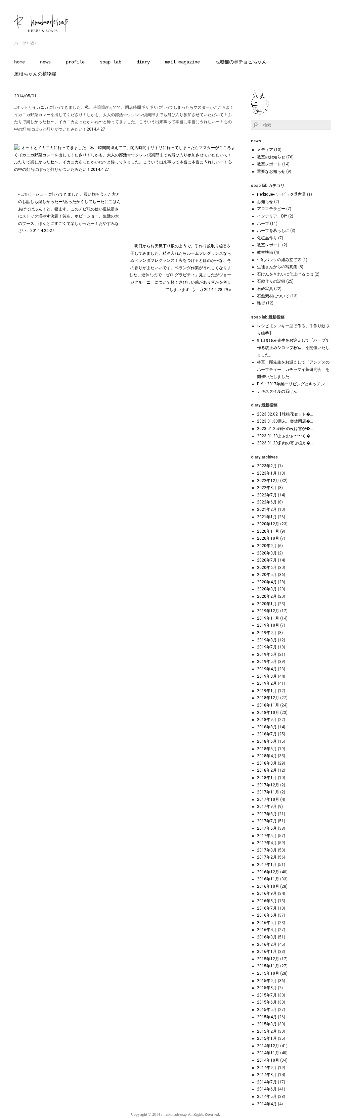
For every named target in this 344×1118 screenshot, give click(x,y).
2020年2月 (267, 596)
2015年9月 (267, 980)
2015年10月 (268, 973)
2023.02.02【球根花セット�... (285, 414)
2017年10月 (268, 799)
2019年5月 (267, 661)
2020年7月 (267, 560)
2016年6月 (267, 915)
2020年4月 (267, 582)
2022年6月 (267, 502)
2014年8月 (267, 1074)
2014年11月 (268, 1053)
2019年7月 (267, 647)
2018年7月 (267, 734)
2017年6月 (267, 828)
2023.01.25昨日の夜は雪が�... (285, 428)
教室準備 (265, 252)
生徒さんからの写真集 (277, 266)
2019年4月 (267, 669)
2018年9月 (267, 719)
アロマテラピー (271, 208)
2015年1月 (267, 1038)
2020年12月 (268, 524)
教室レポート (269, 164)
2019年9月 (267, 632)
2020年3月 (267, 589)
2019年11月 (268, 618)
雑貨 (261, 303)
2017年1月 (267, 864)
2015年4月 (267, 1017)
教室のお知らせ (271, 157)
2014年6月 (267, 1089)
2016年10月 (268, 886)
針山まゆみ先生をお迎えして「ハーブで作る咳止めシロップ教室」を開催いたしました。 (293, 347)
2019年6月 (267, 654)
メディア (265, 149)
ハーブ (263, 223)
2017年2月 (267, 857)
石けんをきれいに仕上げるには (285, 274)
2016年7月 (267, 908)
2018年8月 (267, 727)
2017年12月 (268, 785)
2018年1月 (267, 777)
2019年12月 (268, 611)
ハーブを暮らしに (273, 230)
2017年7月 (267, 821)
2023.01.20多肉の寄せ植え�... (285, 443)
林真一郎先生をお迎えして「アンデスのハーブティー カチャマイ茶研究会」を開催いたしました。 (293, 369)
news (45, 62)
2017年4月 (267, 842)
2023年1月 (267, 473)
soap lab (110, 62)
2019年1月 (267, 690)
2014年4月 (267, 1104)
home (19, 62)
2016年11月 (268, 879)
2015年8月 (267, 987)
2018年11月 (268, 705)
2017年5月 (267, 835)
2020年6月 (267, 567)
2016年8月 (267, 900)
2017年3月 (267, 850)
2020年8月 (267, 553)
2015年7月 (267, 995)
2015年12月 (268, 959)
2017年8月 (267, 814)
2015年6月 (267, 1002)
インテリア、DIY (272, 216)
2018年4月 (267, 756)
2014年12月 (268, 1045)
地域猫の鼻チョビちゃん (241, 62)
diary (143, 62)
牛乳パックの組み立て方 (279, 259)
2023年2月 (267, 466)
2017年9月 (267, 806)
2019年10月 (268, 625)
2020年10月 (268, 538)
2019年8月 (267, 640)
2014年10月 (268, 1060)
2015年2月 (267, 1031)
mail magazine (182, 62)
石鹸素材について (273, 296)
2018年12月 (268, 697)
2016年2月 (267, 944)
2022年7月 (267, 495)
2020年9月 (267, 545)
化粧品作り (267, 238)
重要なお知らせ (271, 171)
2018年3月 (267, 763)
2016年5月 (267, 922)
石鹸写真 (265, 288)
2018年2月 (267, 770)
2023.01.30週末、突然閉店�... (285, 421)
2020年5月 (267, 574)
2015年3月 (267, 1024)
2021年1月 (267, 517)
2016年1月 (267, 951)
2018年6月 (267, 741)
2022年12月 (268, 480)
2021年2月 (267, 509)
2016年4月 (267, 929)
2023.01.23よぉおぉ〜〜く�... (285, 436)
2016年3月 (267, 937)
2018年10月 (268, 712)
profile (75, 62)
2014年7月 (267, 1082)
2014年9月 (267, 1067)
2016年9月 (267, 893)
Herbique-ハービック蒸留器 (281, 194)
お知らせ (265, 201)
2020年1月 (267, 603)
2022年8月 (267, 487)
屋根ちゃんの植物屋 (35, 74)
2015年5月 (267, 1009)
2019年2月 (267, 683)
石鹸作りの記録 (271, 281)
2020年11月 (268, 531)
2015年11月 (268, 966)
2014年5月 (267, 1096)
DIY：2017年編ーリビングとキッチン (291, 384)
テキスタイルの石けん (277, 391)
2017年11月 (268, 792)
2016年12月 (268, 872)
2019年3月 (267, 676)
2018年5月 (267, 748)
